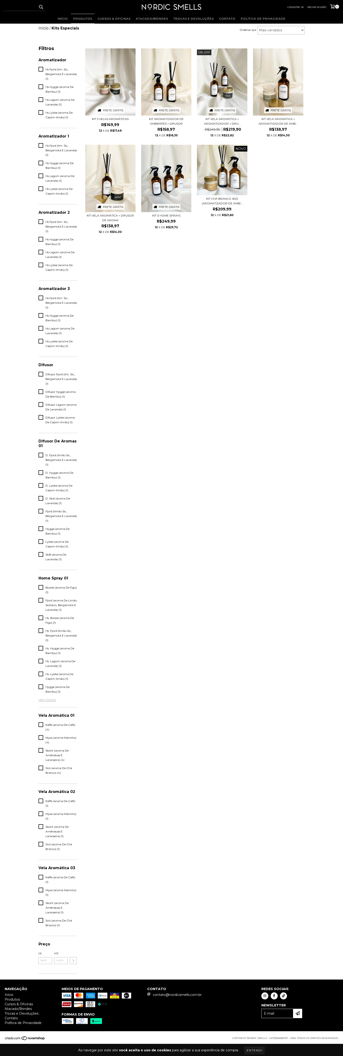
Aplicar (73, 960)
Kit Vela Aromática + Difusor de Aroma (110, 218)
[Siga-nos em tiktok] (283, 995)
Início (63, 18)
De (40, 953)
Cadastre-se (295, 7)
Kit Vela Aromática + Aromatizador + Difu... (222, 121)
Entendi (254, 1050)
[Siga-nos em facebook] (274, 995)
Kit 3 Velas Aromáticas (110, 119)
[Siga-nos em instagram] (264, 995)
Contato (227, 18)
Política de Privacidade (263, 18)
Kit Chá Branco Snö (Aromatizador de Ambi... (222, 201)
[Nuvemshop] (25, 1039)
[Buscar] (41, 7)
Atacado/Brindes (152, 18)
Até (56, 953)
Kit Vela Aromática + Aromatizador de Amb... (278, 121)
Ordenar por (248, 30)
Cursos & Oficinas (114, 18)
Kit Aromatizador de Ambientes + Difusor (166, 121)
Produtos (82, 18)
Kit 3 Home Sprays (166, 215)
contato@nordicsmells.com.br (177, 995)
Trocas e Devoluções (193, 18)
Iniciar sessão (316, 7)
